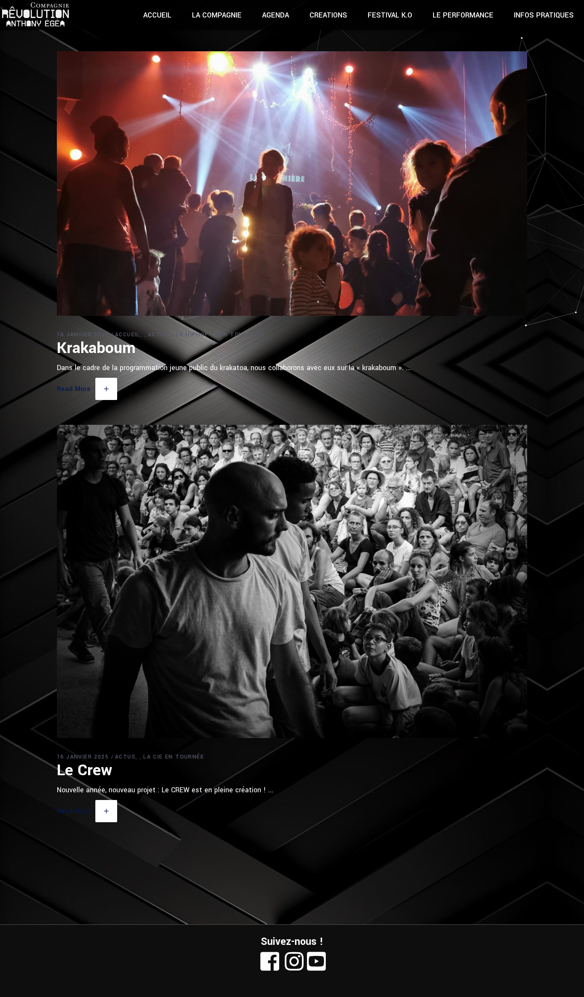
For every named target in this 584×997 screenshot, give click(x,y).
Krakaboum (96, 348)
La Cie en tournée (173, 757)
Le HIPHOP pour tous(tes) (220, 334)
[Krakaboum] (292, 183)
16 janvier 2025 (83, 334)
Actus (158, 334)
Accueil (127, 334)
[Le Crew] (292, 581)
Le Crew (84, 770)
